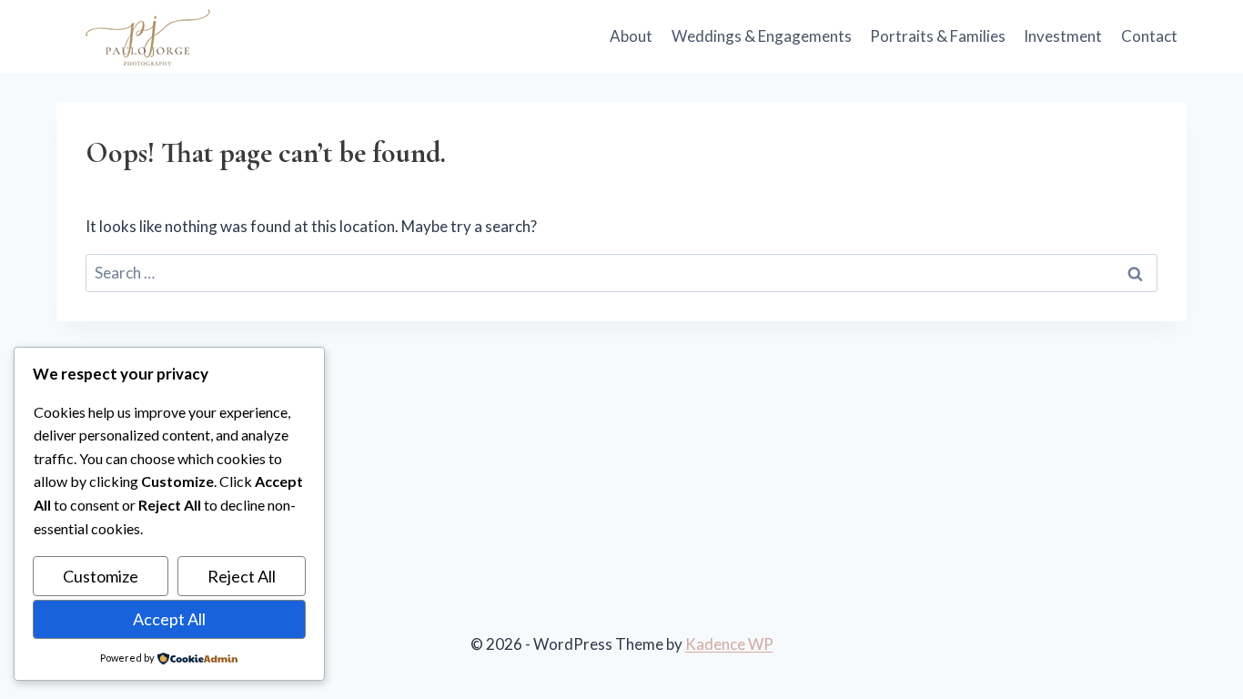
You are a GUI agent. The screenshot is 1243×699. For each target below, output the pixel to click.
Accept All (169, 619)
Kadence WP (729, 643)
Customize (100, 576)
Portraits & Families (938, 36)
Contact (1149, 36)
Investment (1063, 36)
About (631, 36)
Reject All (241, 576)
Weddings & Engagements (762, 36)
